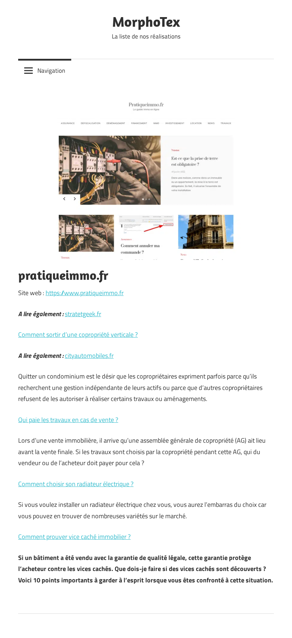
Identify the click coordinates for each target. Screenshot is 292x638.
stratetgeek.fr (83, 314)
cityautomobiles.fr (89, 355)
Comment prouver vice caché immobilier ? (74, 536)
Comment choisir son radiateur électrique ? (76, 484)
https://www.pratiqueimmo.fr (85, 293)
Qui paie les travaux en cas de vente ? (68, 420)
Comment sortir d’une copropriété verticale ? (78, 334)
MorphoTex (146, 21)
